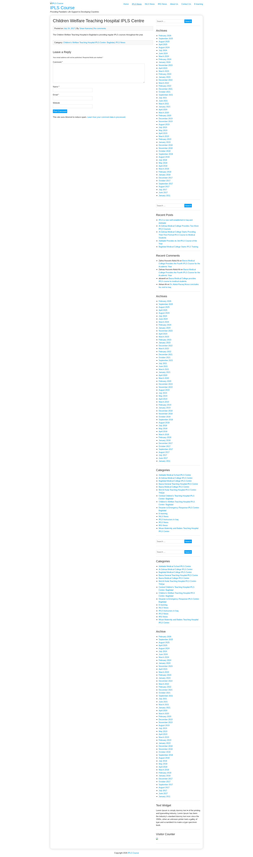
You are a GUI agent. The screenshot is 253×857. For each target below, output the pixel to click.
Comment (58, 62)
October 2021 (164, 92)
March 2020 (164, 112)
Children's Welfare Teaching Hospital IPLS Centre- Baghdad (89, 42)
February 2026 (165, 35)
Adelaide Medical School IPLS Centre (175, 475)
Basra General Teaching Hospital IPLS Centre (178, 484)
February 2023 (165, 74)
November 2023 (165, 65)
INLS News (150, 4)
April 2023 (163, 68)
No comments (100, 28)
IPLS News (137, 4)
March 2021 (164, 104)
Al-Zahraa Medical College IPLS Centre (175, 478)
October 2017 (164, 180)
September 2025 (166, 38)
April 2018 (163, 166)
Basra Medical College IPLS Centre (174, 487)
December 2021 (165, 89)
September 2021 (166, 95)
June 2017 (163, 192)
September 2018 (166, 154)
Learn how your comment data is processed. (106, 117)
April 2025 (163, 44)
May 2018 (163, 163)
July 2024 (163, 50)
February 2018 (165, 172)
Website (56, 103)
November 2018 (165, 148)
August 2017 (164, 186)
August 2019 (164, 124)
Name (56, 87)
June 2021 (163, 101)
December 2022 (165, 80)
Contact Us (186, 4)
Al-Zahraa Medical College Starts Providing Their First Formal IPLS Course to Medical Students (177, 235)
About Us (174, 4)
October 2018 (164, 151)
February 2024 (165, 59)
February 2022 (165, 86)
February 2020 (165, 115)
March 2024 (164, 56)
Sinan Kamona (85, 28)
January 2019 (164, 142)
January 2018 (164, 175)
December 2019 (165, 118)
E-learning (198, 4)
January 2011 (164, 195)
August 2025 (164, 41)
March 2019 (164, 136)
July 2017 (163, 189)
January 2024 (164, 62)
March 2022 (164, 83)
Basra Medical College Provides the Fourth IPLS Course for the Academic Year (179, 263)
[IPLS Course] (56, 3)
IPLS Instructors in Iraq (168, 519)
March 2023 (164, 71)
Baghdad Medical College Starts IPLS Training (178, 247)
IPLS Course (62, 7)
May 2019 (163, 130)
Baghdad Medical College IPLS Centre (175, 481)
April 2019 (163, 133)
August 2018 (164, 157)
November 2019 (165, 121)
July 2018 (163, 160)
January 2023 (164, 77)
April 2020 (163, 109)
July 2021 (163, 98)
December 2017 (165, 178)
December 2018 (165, 145)
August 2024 (164, 47)
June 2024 (163, 53)
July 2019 (163, 127)
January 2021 (164, 107)
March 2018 (164, 169)
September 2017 (166, 184)
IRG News (162, 4)
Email (56, 95)
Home (126, 4)
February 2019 (165, 139)
